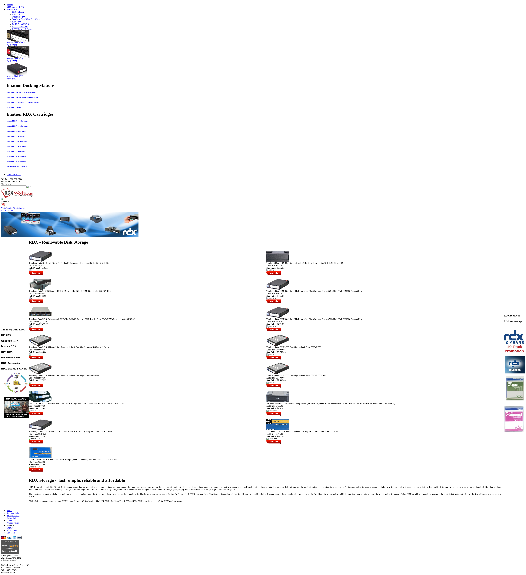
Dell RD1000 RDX (20, 24)
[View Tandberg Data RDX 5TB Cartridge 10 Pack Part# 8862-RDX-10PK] (277, 373)
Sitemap (10, 528)
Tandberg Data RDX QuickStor (26, 19)
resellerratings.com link (10, 552)
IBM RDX (17, 22)
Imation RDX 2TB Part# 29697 (15, 77)
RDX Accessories (20, 26)
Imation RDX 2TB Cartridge (16, 146)
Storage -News (13, 515)
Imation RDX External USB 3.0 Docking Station (22, 102)
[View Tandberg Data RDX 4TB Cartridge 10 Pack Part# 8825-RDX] (277, 345)
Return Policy (12, 518)
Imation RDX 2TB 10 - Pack (16, 151)
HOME (10, 4)
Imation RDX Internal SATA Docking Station (21, 92)
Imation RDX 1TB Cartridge (16, 131)
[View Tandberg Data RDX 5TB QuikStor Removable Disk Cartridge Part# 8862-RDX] (40, 373)
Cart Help (11, 533)
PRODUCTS (12, 9)
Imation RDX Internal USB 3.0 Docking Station (22, 97)
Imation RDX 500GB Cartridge (17, 121)
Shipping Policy (13, 513)
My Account (12, 530)
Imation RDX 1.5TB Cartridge (17, 141)
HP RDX (16, 14)
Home (9, 510)
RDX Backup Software (22, 29)
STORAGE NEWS (15, 7)
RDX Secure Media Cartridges (17, 166)
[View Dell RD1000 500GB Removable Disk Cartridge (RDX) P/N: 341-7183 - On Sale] (277, 429)
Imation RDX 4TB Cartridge (16, 161)
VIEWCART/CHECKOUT (13, 208)
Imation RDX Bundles (14, 107)
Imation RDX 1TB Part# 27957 (15, 60)
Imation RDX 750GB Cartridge (17, 126)
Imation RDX (18, 12)
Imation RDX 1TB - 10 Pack (16, 136)
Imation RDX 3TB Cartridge (16, 156)
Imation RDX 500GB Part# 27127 (16, 44)
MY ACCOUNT (8, 210)
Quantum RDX (18, 17)
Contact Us (11, 520)
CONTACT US (14, 174)
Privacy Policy (13, 523)
